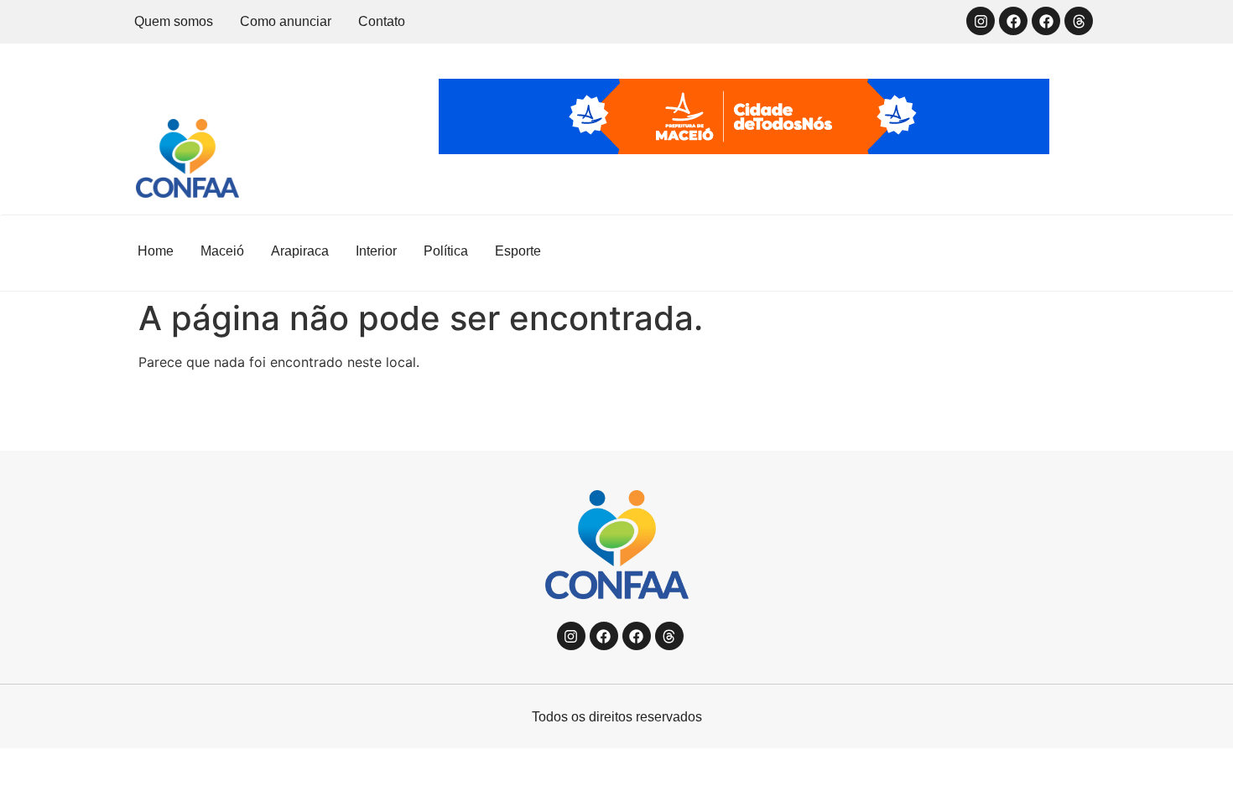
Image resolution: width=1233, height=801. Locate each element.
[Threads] (1078, 21)
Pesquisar (1040, 252)
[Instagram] (980, 21)
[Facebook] (1013, 21)
